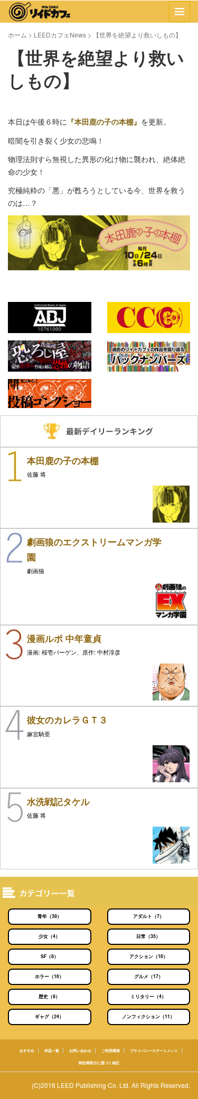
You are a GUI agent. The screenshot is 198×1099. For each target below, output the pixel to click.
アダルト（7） (148, 916)
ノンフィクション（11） (148, 1016)
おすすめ (27, 1050)
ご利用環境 (110, 1050)
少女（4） (49, 936)
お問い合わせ (80, 1050)
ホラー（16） (49, 976)
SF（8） (50, 956)
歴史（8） (49, 996)
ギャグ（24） (49, 1016)
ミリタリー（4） (148, 996)
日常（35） (148, 936)
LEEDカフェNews (60, 34)
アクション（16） (148, 956)
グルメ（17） (148, 976)
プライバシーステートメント (154, 1050)
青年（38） (49, 916)
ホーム (17, 34)
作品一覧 (51, 1050)
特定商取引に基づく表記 (99, 1062)
